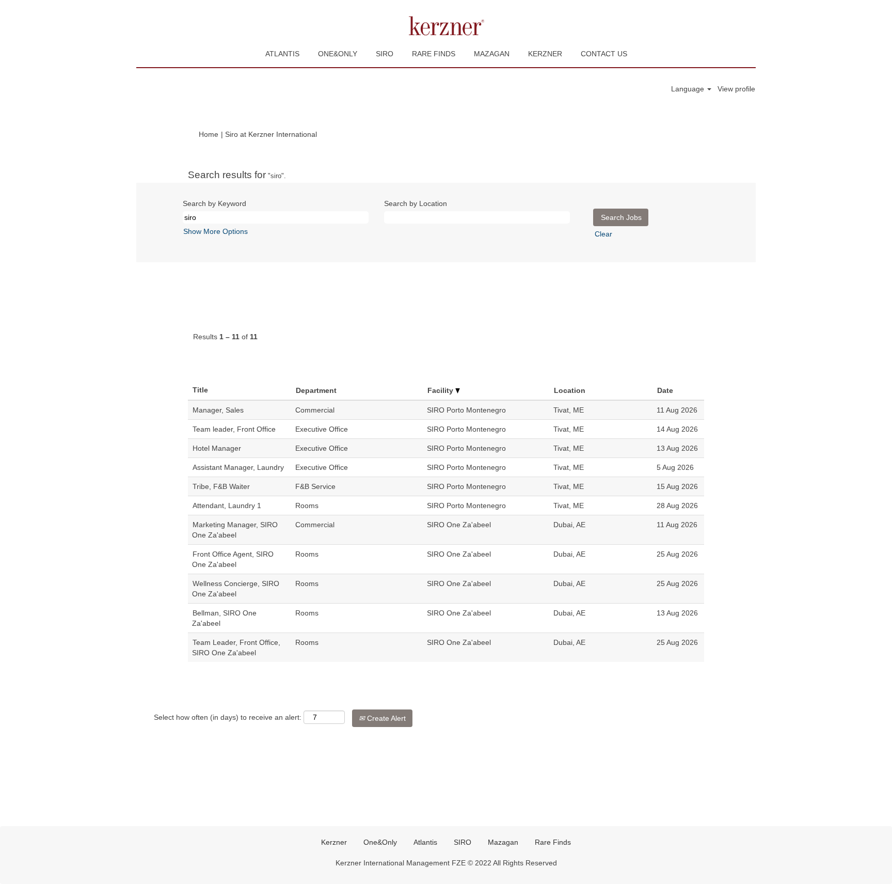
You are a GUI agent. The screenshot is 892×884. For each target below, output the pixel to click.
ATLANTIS (282, 54)
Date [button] (665, 390)
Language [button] (688, 89)
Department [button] (316, 390)
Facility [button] (441, 390)
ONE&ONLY (337, 54)
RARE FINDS (433, 54)
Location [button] (569, 390)
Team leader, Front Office (234, 429)
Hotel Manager (217, 448)
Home (208, 134)
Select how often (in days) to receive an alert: (227, 717)
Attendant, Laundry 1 (227, 505)
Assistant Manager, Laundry (238, 467)
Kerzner (334, 842)
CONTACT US (604, 54)
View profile (736, 89)
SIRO (384, 54)
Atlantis (425, 842)
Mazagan (503, 842)
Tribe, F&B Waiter (221, 486)
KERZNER (545, 54)
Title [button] (200, 390)
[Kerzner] (446, 25)
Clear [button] (603, 234)
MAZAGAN (491, 54)
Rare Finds (553, 842)
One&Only (380, 842)
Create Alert (385, 718)
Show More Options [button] (215, 231)
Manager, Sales (218, 410)
